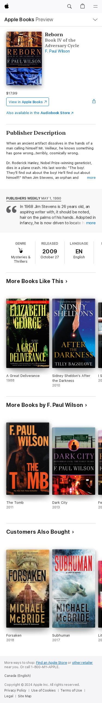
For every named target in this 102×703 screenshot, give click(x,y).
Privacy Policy (15, 690)
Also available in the (38, 113)
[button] (69, 6)
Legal (8, 696)
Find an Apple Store (51, 663)
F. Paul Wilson (57, 51)
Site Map (25, 696)
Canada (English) (17, 676)
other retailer (82, 663)
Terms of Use (71, 690)
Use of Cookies (43, 690)
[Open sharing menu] (94, 102)
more (91, 178)
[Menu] (95, 6)
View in (26, 102)
